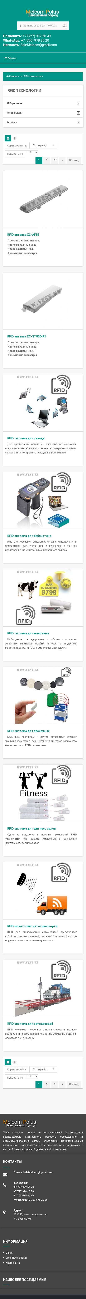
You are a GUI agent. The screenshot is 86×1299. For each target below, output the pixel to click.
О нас (9, 1252)
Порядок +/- (40, 145)
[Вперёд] (62, 160)
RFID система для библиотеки (29, 536)
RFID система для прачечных (28, 731)
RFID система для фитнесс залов (31, 828)
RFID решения (14, 103)
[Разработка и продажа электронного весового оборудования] (43, 13)
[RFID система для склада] (43, 402)
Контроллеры (14, 112)
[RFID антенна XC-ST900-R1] (43, 300)
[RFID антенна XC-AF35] (43, 199)
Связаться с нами (16, 1257)
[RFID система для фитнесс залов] (43, 792)
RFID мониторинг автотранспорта (32, 926)
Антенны (11, 122)
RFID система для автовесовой (30, 1023)
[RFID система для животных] (43, 597)
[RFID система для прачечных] (43, 695)
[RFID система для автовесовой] (43, 988)
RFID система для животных (28, 633)
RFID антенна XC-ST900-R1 (26, 336)
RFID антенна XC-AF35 (23, 234)
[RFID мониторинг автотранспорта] (43, 890)
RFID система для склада (25, 438)
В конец (73, 160)
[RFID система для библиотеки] (43, 500)
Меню (11, 58)
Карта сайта (13, 1262)
